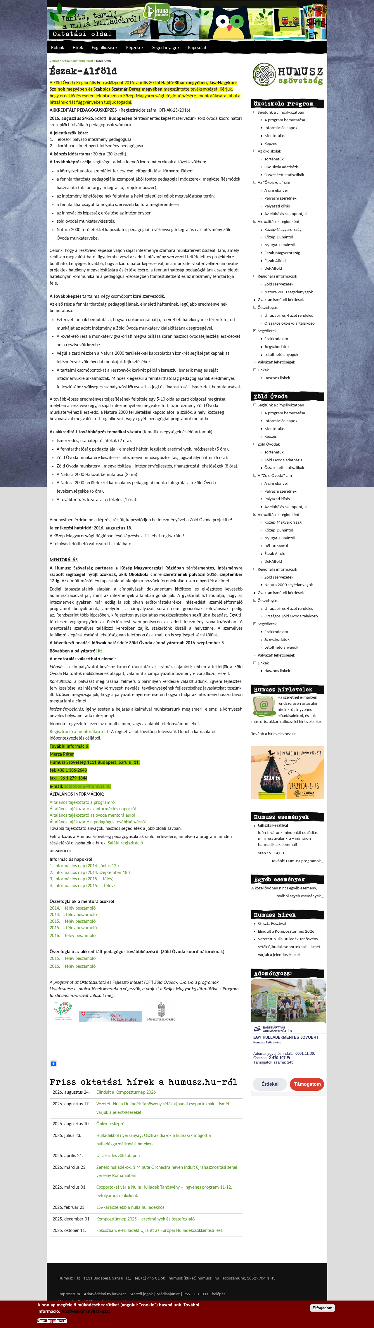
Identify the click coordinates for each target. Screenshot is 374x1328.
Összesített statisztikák (284, 175)
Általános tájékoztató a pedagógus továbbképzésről (98, 822)
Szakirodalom (276, 339)
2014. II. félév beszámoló (73, 915)
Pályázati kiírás (277, 206)
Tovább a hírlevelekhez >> (273, 734)
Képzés (270, 144)
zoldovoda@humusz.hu (87, 786)
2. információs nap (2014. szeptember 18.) (90, 872)
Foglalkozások (104, 48)
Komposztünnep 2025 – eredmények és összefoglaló (145, 1219)
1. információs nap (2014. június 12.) (84, 866)
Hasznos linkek (277, 378)
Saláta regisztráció (125, 843)
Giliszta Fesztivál (273, 826)
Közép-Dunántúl (278, 237)
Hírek (78, 48)
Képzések (134, 48)
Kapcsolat (197, 48)
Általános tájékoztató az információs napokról (93, 809)
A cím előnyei (276, 190)
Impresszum (69, 1294)
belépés (218, 1294)
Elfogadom (323, 1308)
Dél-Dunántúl (276, 546)
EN (205, 1294)
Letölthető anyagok (281, 355)
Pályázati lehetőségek (276, 362)
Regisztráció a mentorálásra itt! (80, 732)
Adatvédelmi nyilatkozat (105, 1294)
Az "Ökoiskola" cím (274, 183)
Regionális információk (277, 276)
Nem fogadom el (52, 1320)
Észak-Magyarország (282, 253)
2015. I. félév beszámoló (73, 921)
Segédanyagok (165, 48)
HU (196, 1294)
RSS (186, 1294)
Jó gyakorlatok (277, 347)
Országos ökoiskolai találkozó (289, 323)
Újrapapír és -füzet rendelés (288, 316)
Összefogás (268, 308)
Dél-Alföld (273, 268)
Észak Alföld (274, 554)
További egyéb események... (299, 896)
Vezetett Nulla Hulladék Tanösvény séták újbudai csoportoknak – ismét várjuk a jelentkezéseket (289, 947)
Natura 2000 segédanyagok (288, 292)
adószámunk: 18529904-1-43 (249, 1278)
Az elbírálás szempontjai (285, 214)
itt (100, 651)
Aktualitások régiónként (77, 61)
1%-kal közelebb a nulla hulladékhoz (130, 1207)
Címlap (54, 61)
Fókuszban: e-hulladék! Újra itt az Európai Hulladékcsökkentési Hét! (160, 1230)
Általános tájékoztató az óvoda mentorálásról (92, 815)
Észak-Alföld (275, 261)
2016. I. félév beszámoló (73, 936)
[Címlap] (187, 19)
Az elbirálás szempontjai (285, 507)
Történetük (274, 159)
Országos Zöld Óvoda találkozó (291, 616)
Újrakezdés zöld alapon (118, 1156)
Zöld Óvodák (269, 444)
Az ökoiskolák (269, 151)
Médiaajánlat (169, 1294)
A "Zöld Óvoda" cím (275, 476)
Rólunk (57, 48)
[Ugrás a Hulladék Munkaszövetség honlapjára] (287, 86)
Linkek (263, 370)
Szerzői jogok (141, 1294)
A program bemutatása (284, 120)
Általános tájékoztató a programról (83, 802)
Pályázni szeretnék (280, 198)
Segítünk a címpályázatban (281, 112)
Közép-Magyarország (283, 230)
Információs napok (280, 128)
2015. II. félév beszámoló (73, 928)
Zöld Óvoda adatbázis (283, 460)
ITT (146, 536)
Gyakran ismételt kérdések (281, 300)
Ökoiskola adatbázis (281, 167)
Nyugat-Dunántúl (279, 245)
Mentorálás (274, 136)
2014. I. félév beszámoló (73, 908)
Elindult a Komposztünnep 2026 (126, 1092)
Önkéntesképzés (111, 1124)
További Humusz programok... (297, 861)
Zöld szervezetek (278, 284)
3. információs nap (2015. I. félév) (82, 879)
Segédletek (267, 331)
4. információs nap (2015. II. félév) (82, 886)
